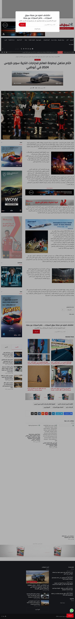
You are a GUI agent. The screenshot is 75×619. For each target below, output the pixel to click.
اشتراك (22, 24)
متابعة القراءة (37, 28)
